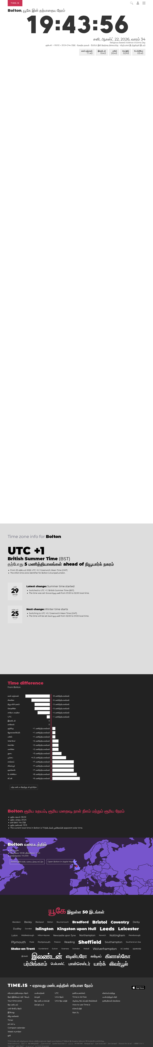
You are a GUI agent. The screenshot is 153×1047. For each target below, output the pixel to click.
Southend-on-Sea (133, 942)
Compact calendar (16, 1028)
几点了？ (24, 1044)
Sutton (55, 949)
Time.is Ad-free (79, 997)
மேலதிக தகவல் (83, 45)
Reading (69, 942)
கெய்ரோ (11, 745)
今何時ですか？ (139, 1044)
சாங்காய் (11, 762)
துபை (10, 753)
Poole (31, 942)
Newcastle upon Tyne (64, 935)
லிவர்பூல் (118, 963)
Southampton (113, 942)
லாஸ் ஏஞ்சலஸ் (86, 52)
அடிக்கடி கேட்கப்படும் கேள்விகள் (84, 1001)
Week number (14, 1032)
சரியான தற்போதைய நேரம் (18, 993)
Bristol (99, 922)
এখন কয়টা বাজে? (78, 1044)
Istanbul (11, 741)
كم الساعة (70, 1044)
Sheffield (89, 942)
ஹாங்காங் (11, 770)
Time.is (15, 3)
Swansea (65, 949)
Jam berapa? (112, 1044)
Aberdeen (16, 922)
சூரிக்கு (11, 728)
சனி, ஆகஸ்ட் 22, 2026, (119, 39)
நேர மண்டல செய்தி (42, 1001)
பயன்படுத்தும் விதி (109, 997)
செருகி (37, 997)
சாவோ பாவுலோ (14, 713)
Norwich (102, 935)
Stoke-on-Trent (23, 949)
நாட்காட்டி (11, 1024)
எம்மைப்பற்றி (77, 1008)
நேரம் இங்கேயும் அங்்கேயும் (18, 997)
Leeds (107, 929)
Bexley (28, 922)
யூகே (57, 910)
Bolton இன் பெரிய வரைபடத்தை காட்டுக (27, 862)
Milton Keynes (44, 935)
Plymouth (18, 942)
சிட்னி (10, 778)
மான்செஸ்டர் (79, 963)
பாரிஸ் (114, 52)
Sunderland (43, 949)
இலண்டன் (102, 52)
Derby (136, 922)
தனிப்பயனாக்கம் (78, 993)
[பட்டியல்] (143, 3)
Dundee (28, 929)
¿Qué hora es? (45, 1044)
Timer (10, 1020)
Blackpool (39, 922)
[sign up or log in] (138, 4)
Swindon (76, 949)
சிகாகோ (11, 700)
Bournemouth (63, 922)
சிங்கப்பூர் (11, 766)
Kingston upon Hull (76, 928)
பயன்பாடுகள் (39, 993)
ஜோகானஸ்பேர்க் (14, 733)
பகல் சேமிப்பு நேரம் (15, 1008)
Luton (14, 935)
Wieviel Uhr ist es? (125, 1044)
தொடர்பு (75, 1012)
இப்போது (11, 1012)
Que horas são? (100, 1044)
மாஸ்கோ (11, 749)
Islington (44, 928)
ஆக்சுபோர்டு (137, 949)
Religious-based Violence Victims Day (127, 42)
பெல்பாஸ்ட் (58, 964)
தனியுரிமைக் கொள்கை (111, 1001)
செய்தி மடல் (39, 1005)
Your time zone (15, 1001)
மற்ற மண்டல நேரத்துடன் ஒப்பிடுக (24, 787)
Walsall (86, 949)
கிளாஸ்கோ (118, 956)
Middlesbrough (27, 935)
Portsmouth (44, 942)
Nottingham (117, 935)
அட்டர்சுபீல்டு (124, 949)
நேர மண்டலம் (13, 1005)
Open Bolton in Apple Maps (61, 862)
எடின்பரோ (76, 956)
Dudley (17, 928)
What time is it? (13, 1044)
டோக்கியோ (138, 52)
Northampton (87, 935)
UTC (10, 717)
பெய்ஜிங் (125, 52)
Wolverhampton (105, 949)
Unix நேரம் (59, 997)
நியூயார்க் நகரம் (14, 704)
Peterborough (135, 935)
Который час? (89, 1044)
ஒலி (9, 1035)
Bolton (50, 922)
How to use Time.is (81, 1005)
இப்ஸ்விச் (25, 956)
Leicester (128, 928)
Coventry (120, 922)
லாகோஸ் (11, 724)
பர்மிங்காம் (35, 963)
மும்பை (10, 758)
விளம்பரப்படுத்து (108, 993)
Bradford (80, 922)
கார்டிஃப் (96, 956)
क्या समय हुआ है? (33, 1044)
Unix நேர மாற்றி (61, 1001)
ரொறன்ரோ (12, 708)
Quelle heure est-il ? (59, 1044)
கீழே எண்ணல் (13, 1016)
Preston (57, 942)
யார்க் (100, 964)
